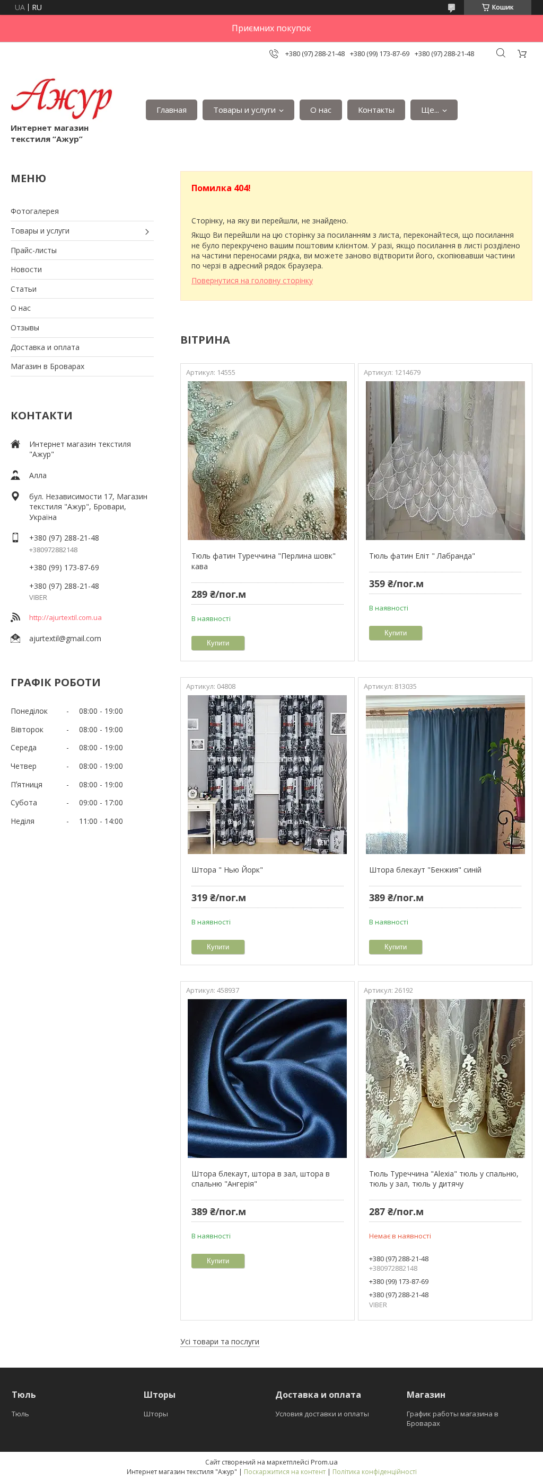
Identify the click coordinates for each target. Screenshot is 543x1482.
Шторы (156, 1413)
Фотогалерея (35, 211)
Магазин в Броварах (47, 366)
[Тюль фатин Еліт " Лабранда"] (445, 460)
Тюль (20, 1413)
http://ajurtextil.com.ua (65, 617)
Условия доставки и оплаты (322, 1413)
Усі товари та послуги (219, 1341)
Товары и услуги (244, 109)
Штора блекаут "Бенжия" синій (425, 870)
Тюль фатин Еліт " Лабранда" (422, 556)
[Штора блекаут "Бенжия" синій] (445, 774)
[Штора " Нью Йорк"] (267, 774)
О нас (320, 109)
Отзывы (25, 327)
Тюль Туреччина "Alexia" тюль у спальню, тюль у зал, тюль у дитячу (444, 1179)
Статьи (24, 289)
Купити (218, 643)
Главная (171, 109)
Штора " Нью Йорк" (227, 870)
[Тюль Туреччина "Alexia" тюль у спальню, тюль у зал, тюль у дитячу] (445, 1078)
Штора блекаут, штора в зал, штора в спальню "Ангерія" (260, 1179)
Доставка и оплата (45, 347)
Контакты (376, 109)
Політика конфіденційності (374, 1471)
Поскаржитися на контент (285, 1471)
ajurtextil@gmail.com (65, 638)
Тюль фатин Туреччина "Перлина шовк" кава (263, 561)
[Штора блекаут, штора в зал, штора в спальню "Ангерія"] (267, 1078)
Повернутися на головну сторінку (252, 280)
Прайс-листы (34, 250)
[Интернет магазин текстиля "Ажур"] (62, 99)
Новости (26, 269)
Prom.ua (324, 1462)
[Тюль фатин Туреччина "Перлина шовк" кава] (267, 460)
